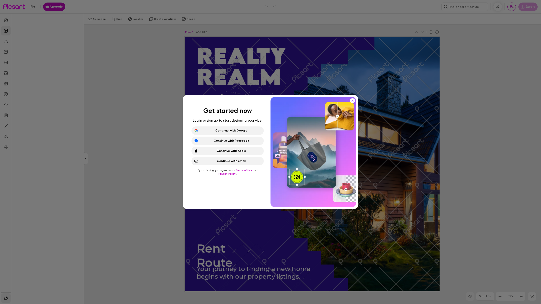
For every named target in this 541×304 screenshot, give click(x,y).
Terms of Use (244, 170)
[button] (270, 152)
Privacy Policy (227, 173)
